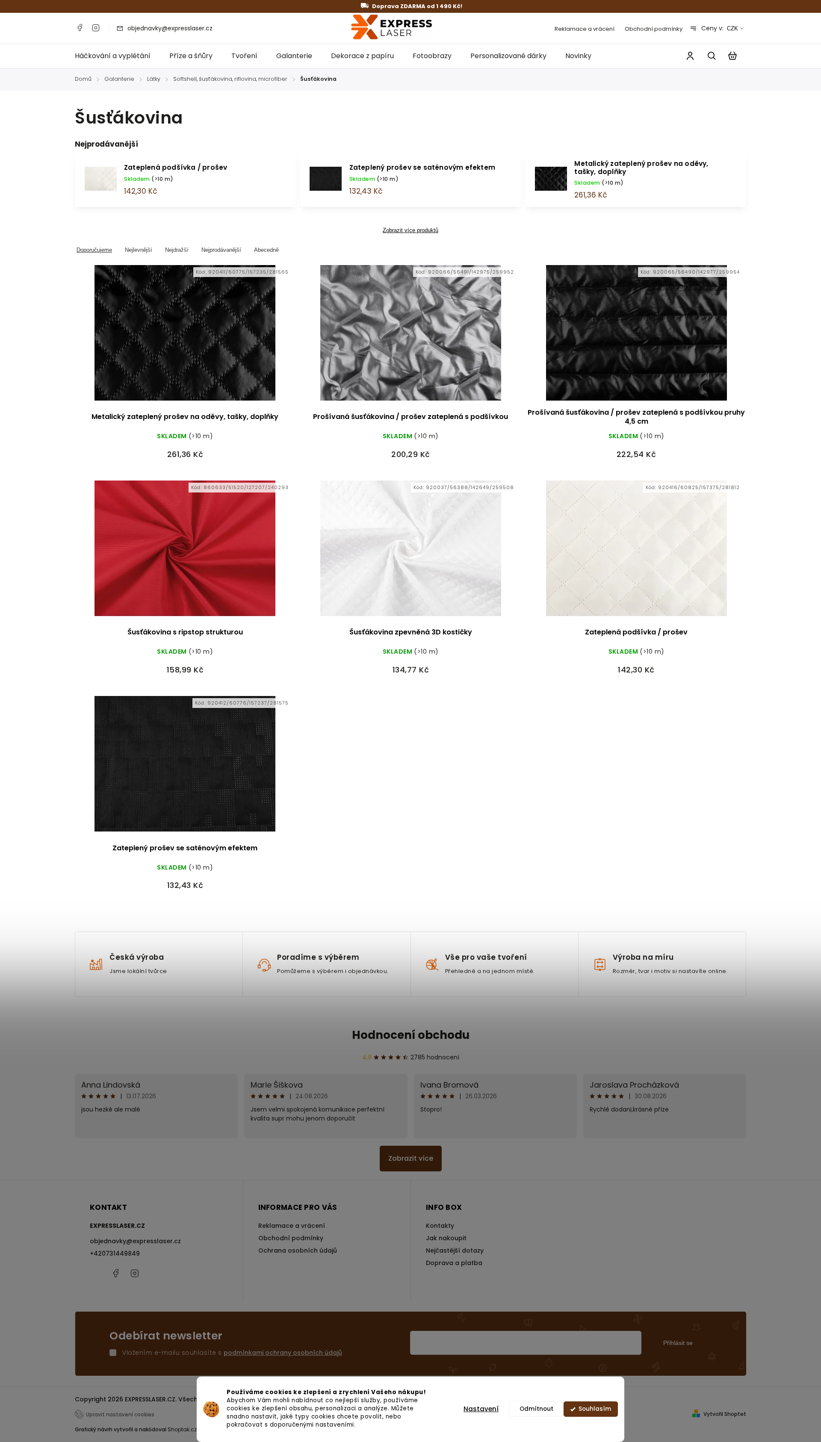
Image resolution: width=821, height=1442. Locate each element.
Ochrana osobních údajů (297, 1250)
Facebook (79, 27)
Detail (185, 338)
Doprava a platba (454, 1263)
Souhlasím (595, 1409)
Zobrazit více (410, 1158)
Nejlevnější (138, 250)
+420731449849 (115, 1253)
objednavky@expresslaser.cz (135, 1241)
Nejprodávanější (221, 250)
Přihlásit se (678, 1342)
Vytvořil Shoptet (724, 1414)
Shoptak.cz (182, 1429)
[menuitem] (117, 56)
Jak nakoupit (446, 1238)
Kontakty (440, 1225)
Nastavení (481, 1408)
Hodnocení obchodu (411, 1035)
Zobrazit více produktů (410, 230)
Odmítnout (536, 1409)
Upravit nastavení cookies (120, 1414)
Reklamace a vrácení (584, 29)
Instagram (95, 27)
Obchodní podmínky (653, 29)
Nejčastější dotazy (455, 1250)
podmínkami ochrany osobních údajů (283, 1352)
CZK (732, 28)
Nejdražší (177, 250)
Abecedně (266, 250)
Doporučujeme (94, 250)
